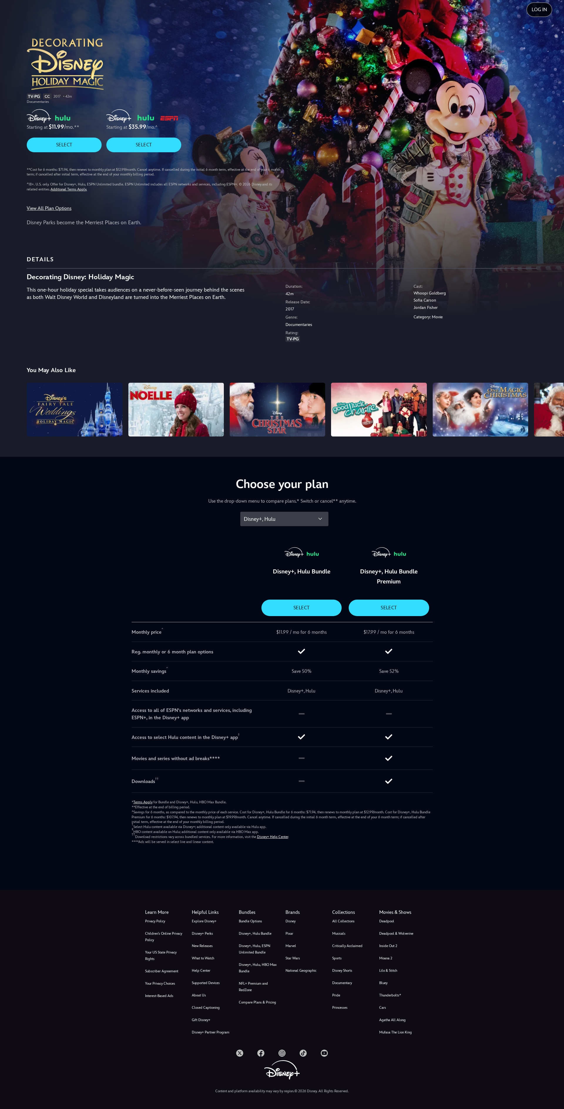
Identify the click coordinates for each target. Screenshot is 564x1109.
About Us (199, 995)
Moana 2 (385, 958)
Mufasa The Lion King (395, 1032)
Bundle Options (250, 921)
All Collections (343, 921)
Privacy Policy (155, 921)
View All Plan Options (49, 208)
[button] (211, 912)
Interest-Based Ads (159, 996)
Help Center (201, 971)
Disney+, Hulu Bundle (255, 933)
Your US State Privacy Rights (161, 955)
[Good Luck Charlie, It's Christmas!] (379, 409)
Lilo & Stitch (388, 971)
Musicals (338, 933)
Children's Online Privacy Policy (163, 936)
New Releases (202, 946)
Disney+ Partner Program (210, 1032)
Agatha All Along (392, 1020)
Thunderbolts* (390, 995)
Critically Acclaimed (347, 946)
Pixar (289, 933)
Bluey (383, 983)
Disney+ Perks (202, 933)
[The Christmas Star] (277, 409)
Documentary (342, 983)
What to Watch (203, 958)
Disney (291, 921)
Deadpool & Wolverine (396, 933)
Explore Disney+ (204, 921)
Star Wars (293, 958)
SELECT (64, 145)
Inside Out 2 (388, 946)
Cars (382, 1008)
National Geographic (301, 971)
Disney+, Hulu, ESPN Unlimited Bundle (254, 949)
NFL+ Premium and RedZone (253, 986)
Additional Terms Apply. (69, 189)
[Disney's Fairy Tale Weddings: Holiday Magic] (74, 409)
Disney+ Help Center (272, 837)
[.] (239, 1053)
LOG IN (539, 9)
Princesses (340, 1008)
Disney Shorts (342, 971)
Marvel (291, 946)
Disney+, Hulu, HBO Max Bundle (258, 968)
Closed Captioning (206, 1008)
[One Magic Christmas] (480, 409)
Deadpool (386, 921)
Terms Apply (142, 802)
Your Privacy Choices (160, 983)
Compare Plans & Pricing (257, 1002)
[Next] (552, 409)
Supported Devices (206, 983)
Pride (336, 995)
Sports (337, 958)
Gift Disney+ (201, 1020)
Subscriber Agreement (161, 971)
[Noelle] (176, 409)
